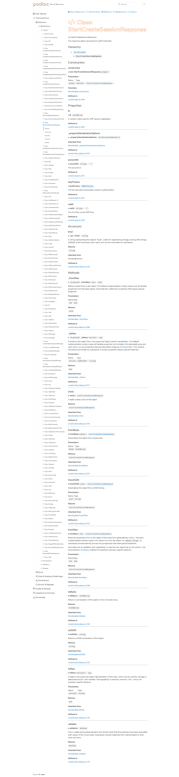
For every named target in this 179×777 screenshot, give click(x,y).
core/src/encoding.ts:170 (79, 762)
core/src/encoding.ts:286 (79, 327)
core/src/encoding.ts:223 (79, 523)
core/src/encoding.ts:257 (79, 385)
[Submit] (144, 4)
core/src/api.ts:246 (76, 127)
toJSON (82, 654)
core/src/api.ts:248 (76, 99)
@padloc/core (120, 12)
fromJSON (83, 515)
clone (81, 415)
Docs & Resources (77, 12)
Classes (133, 12)
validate (82, 753)
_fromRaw (83, 319)
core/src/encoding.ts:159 (79, 266)
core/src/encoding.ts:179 (79, 717)
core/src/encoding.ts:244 (79, 423)
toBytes (82, 616)
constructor (84, 91)
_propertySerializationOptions (92, 145)
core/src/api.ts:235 (76, 175)
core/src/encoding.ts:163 (79, 153)
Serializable (73, 91)
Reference (107, 12)
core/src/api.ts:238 (76, 220)
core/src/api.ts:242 (76, 198)
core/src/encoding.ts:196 (79, 585)
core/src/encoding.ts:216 (79, 662)
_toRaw (82, 377)
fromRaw (83, 577)
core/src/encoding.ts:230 (79, 624)
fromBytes (83, 465)
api (69, 37)
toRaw (75, 347)
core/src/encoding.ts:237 (79, 473)
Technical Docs (94, 12)
